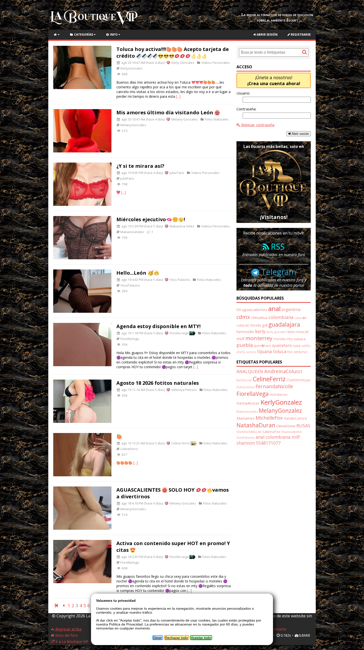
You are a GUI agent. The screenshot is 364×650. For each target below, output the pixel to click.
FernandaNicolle (274, 386)
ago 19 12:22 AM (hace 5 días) (143, 443)
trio (290, 351)
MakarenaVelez (132, 232)
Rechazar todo (176, 638)
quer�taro (262, 345)
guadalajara (284, 324)
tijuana (264, 351)
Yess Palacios (179, 279)
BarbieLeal (244, 380)
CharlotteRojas (298, 380)
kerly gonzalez (276, 332)
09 (238, 309)
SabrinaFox (271, 431)
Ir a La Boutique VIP (71, 641)
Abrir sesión (267, 34)
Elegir (157, 638)
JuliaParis (127, 178)
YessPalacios (130, 285)
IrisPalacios (279, 394)
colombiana (280, 317)
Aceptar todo (201, 638)
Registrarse (300, 34)
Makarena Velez (181, 226)
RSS (277, 246)
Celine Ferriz (181, 443)
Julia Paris (176, 172)
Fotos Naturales (216, 119)
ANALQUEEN (249, 371)
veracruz (300, 351)
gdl (264, 325)
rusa (296, 345)
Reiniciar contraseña (257, 124)
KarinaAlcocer (248, 403)
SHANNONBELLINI (248, 432)
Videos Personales (215, 62)
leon (291, 331)
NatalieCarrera (295, 418)
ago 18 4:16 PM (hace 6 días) (142, 503)
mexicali (302, 331)
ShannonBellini (291, 432)
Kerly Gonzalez (182, 62)
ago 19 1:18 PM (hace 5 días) (142, 333)
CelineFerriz (129, 449)
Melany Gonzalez (184, 119)
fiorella (255, 325)
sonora (251, 352)
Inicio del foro (66, 635)
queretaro (282, 345)
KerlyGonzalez (131, 68)
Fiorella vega (179, 333)
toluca (279, 351)
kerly (260, 331)
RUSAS (303, 426)
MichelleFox (269, 417)
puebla (244, 345)
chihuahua (259, 317)
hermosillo (245, 331)
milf (240, 338)
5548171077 (268, 443)
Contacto (278, 628)
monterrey (258, 338)
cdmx (243, 316)
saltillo (306, 346)
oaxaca (300, 338)
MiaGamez (245, 418)
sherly (240, 352)
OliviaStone (285, 425)
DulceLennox (245, 387)
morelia (279, 339)
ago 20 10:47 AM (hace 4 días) (143, 62)
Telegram (277, 271)
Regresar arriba (67, 628)
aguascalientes (254, 309)
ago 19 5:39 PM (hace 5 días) (142, 226)
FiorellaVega (129, 339)
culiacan (242, 325)
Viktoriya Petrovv (184, 389)
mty (289, 339)
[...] (178, 96)
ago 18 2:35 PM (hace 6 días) (142, 556)
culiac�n (300, 318)
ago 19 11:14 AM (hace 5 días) (143, 389)
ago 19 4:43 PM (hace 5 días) (142, 279)
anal (274, 308)
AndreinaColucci (283, 371)
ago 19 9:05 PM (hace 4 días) (142, 172)
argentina (291, 309)
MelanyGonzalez (133, 125)
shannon (245, 443)
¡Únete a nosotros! (273, 80)
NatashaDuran (255, 425)
